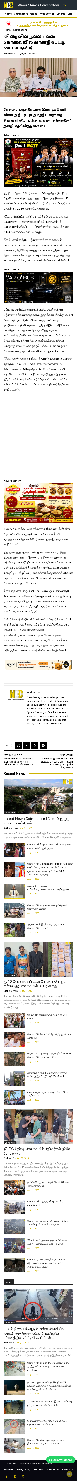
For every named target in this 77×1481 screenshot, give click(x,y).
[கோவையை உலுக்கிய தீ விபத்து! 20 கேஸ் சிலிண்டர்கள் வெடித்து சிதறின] (14, 1226)
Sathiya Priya (11, 828)
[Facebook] (26, 745)
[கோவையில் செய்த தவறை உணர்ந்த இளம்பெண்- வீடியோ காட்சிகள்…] (14, 1445)
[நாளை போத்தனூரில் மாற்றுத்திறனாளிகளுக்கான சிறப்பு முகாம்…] (14, 891)
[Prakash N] (16, 708)
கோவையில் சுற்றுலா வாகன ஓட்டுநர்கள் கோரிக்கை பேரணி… (47, 24)
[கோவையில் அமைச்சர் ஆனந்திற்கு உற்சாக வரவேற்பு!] (14, 1039)
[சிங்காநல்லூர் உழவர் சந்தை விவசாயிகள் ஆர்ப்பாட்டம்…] (14, 1097)
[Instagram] (15, 1477)
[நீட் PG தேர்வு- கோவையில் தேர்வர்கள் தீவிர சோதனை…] (38, 1126)
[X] (34, 745)
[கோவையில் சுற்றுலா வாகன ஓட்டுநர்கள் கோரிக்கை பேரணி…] (14, 910)
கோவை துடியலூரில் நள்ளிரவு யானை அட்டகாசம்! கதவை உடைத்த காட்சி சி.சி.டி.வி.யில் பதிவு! (46, 1263)
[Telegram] (43, 745)
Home (7, 30)
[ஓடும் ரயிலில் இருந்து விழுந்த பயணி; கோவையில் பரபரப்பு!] (14, 930)
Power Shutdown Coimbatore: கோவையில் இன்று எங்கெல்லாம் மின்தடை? (19, 761)
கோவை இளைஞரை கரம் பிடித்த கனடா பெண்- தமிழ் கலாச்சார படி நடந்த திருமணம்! (56, 763)
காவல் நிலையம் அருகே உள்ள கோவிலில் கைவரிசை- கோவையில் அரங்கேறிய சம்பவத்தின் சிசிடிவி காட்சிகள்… (34, 1333)
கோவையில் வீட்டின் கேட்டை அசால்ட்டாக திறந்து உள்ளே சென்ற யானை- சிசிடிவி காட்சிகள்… (48, 1366)
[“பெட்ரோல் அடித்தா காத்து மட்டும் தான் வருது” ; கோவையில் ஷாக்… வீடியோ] (14, 1245)
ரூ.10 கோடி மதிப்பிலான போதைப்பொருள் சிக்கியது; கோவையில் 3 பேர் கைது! (35, 983)
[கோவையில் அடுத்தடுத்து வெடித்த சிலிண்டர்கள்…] (14, 1207)
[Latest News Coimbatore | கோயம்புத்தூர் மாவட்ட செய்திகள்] (38, 796)
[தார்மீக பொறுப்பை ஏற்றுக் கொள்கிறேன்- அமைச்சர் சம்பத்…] (14, 1187)
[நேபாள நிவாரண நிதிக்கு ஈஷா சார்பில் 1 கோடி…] (14, 1020)
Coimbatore (20, 30)
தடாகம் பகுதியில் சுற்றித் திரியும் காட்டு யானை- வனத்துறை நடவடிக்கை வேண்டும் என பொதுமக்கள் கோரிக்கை (49, 1386)
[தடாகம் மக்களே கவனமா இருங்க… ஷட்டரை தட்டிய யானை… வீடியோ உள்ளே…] (14, 1407)
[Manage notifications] (69, 1474)
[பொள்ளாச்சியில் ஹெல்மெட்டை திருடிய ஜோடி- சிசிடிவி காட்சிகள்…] (14, 1426)
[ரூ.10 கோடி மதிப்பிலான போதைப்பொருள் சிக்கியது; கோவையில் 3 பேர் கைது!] (38, 959)
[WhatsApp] (18, 745)
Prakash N (10, 54)
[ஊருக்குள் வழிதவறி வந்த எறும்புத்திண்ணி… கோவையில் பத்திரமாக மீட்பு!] (14, 1059)
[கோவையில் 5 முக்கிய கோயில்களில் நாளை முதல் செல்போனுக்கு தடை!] (14, 850)
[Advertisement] (38, 435)
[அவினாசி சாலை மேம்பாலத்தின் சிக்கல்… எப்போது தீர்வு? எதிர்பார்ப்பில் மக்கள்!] (14, 1078)
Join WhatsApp (62, 1459)
